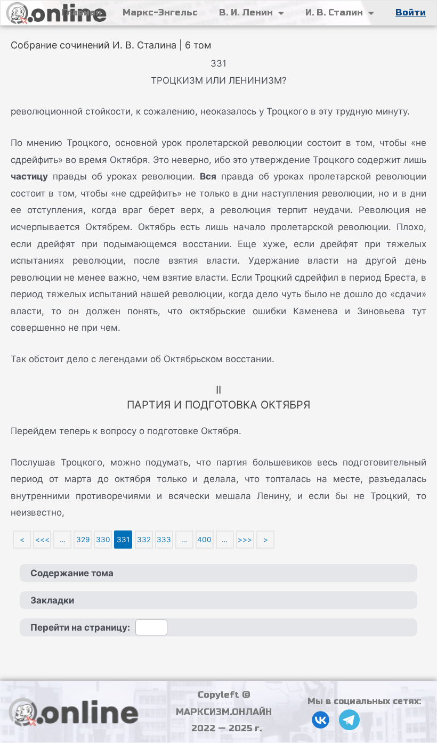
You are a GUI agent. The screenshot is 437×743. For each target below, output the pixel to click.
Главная (81, 12)
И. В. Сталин (334, 12)
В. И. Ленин (246, 12)
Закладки (52, 600)
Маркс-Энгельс (160, 12)
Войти (410, 12)
